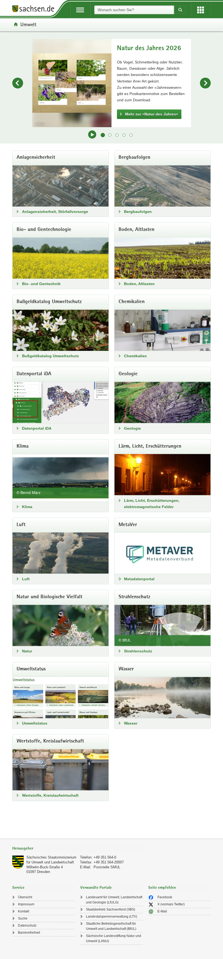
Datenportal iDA (36, 428)
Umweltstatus (34, 723)
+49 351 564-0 (105, 857)
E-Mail (162, 911)
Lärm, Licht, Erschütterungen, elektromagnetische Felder (151, 503)
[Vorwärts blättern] (205, 83)
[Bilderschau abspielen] (92, 134)
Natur (27, 651)
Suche (22, 918)
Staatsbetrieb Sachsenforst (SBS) (110, 909)
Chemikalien (135, 356)
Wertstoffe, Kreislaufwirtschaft (50, 795)
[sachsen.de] (35, 9)
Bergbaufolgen (138, 211)
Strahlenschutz (138, 651)
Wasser (130, 723)
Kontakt (23, 911)
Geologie (132, 428)
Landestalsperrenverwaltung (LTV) (111, 916)
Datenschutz (27, 925)
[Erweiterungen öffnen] (200, 10)
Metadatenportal (139, 579)
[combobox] (134, 9)
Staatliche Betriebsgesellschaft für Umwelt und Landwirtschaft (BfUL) (111, 926)
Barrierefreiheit (29, 932)
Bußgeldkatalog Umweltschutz (50, 356)
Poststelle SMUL (107, 867)
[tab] (77, 849)
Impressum (26, 904)
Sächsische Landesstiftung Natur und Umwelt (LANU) (113, 938)
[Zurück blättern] (17, 83)
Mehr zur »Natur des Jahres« (151, 114)
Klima (27, 507)
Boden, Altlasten (139, 284)
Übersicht (25, 897)
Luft (26, 579)
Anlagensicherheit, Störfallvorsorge (55, 211)
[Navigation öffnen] (80, 10)
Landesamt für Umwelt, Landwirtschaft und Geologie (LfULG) (114, 899)
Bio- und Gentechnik (41, 284)
